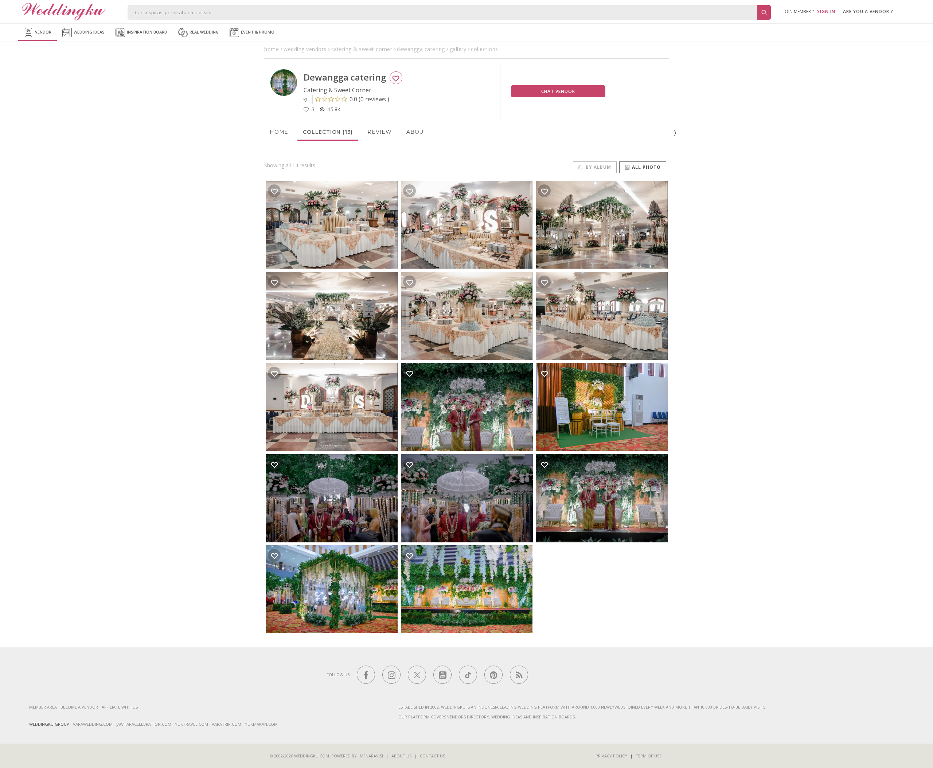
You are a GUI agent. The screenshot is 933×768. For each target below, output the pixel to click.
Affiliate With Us (120, 707)
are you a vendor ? (868, 11)
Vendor (42, 32)
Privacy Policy (611, 756)
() (369, 99)
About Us (401, 756)
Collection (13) (328, 132)
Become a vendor (79, 707)
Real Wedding (203, 32)
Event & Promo (257, 32)
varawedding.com (93, 724)
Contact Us (432, 756)
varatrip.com (226, 724)
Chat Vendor (558, 91)
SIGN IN (826, 11)
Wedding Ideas (89, 32)
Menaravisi (371, 756)
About (416, 132)
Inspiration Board (146, 32)
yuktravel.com (191, 724)
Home (279, 132)
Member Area (43, 707)
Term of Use (648, 756)
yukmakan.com (261, 724)
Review (379, 132)
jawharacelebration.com (143, 724)
